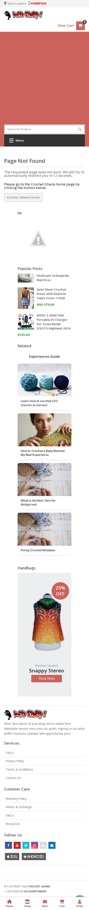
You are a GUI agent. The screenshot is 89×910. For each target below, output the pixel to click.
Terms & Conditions (19, 769)
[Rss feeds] (51, 845)
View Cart (66, 25)
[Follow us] (25, 845)
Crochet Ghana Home (23, 197)
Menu (20, 140)
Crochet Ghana (39, 886)
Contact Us (13, 778)
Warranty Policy (16, 799)
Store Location (16, 3)
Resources (13, 824)
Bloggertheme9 (35, 891)
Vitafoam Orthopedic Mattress (53, 277)
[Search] (80, 129)
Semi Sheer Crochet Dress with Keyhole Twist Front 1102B (51, 293)
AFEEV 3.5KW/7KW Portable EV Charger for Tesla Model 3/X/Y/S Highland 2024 (54, 321)
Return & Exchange (19, 807)
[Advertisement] (44, 78)
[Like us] (8, 845)
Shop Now (46, 678)
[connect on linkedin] (43, 845)
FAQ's (10, 753)
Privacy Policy (15, 761)
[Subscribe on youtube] (17, 845)
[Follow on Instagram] (34, 845)
